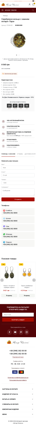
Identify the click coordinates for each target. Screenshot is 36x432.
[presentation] (2, 280)
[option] (8, 154)
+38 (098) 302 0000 (10, 221)
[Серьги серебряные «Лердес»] (26, 273)
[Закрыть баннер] (33, 1)
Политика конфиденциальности (18, 377)
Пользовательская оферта (17, 380)
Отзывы (20, 154)
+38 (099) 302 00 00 (18, 353)
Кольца (5, 15)
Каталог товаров (10, 10)
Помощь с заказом (8, 154)
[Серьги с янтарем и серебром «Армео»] (9, 273)
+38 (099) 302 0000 (10, 213)
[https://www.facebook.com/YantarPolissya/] (9, 332)
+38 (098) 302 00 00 (18, 350)
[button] (16, 55)
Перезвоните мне (17, 357)
